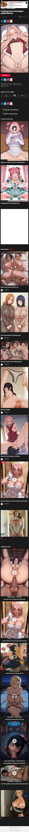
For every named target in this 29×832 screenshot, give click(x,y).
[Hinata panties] (14, 387)
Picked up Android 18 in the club (14, 719)
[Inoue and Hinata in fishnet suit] (14, 312)
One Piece (19, 597)
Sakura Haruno (17, 638)
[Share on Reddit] (2, 21)
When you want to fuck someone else (13, 162)
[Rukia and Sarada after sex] (14, 269)
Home (11, 830)
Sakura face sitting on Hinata (10, 456)
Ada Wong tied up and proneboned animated (14, 784)
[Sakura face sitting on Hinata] (14, 435)
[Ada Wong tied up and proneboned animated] (14, 773)
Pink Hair (16, 85)
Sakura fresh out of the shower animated (14, 501)
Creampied (4, 83)
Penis (11, 85)
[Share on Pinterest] (8, 21)
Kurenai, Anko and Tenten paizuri (11, 362)
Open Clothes (17, 83)
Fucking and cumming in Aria (10, 203)
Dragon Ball (18, 717)
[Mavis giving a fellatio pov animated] (14, 741)
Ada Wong (10, 781)
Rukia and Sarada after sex (9, 287)
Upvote (6, 95)
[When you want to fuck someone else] (14, 141)
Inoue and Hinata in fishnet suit (11, 335)
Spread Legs (5, 86)
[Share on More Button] (11, 21)
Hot (2, 462)
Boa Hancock (11, 597)
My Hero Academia (14, 671)
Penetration (5, 85)
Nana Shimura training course (14, 673)
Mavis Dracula (20, 761)
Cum (10, 83)
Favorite (5, 75)
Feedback (16, 830)
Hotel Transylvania (10, 761)
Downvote (22, 95)
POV (22, 85)
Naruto (11, 249)
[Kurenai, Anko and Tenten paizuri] (14, 350)
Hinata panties (5, 410)
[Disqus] (14, 226)
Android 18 (10, 717)
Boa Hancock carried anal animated (14, 599)
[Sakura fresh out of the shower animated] (14, 480)
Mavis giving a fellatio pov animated (14, 763)
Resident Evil (18, 781)
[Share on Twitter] (5, 21)
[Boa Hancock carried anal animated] (14, 572)
